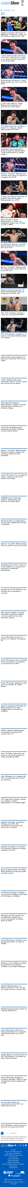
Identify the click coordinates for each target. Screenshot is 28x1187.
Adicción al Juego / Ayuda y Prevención (13, 1164)
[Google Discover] (25, 1145)
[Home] (10, 3)
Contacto (13, 1150)
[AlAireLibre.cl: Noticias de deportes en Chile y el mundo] (7, 1145)
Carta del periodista (13, 1159)
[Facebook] (15, 1145)
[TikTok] (23, 1145)
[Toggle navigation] (22, 1)
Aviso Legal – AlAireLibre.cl (13, 1153)
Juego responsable (13, 1160)
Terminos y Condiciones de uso (13, 1151)
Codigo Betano (13, 1167)
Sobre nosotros (13, 1157)
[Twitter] (18, 1145)
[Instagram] (20, 1145)
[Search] (22, 4)
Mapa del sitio (13, 1166)
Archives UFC (13, 1133)
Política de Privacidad (13, 1162)
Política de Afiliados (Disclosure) (13, 1155)
